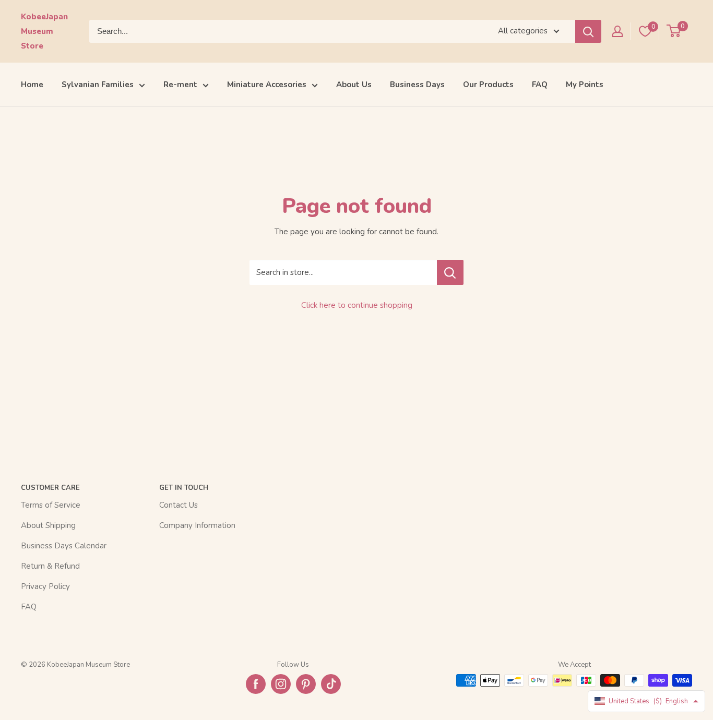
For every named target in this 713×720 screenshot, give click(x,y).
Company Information (197, 525)
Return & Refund (50, 566)
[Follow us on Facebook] (256, 684)
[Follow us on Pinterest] (306, 684)
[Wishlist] (645, 31)
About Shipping (48, 525)
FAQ (540, 84)
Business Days (417, 84)
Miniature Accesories (266, 84)
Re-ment (180, 84)
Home (32, 84)
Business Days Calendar (63, 546)
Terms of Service (50, 505)
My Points (584, 84)
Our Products (488, 84)
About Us (354, 84)
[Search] (588, 31)
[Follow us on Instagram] (281, 684)
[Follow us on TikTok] (331, 684)
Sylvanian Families (98, 84)
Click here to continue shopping (356, 305)
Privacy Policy (45, 586)
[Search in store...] (450, 272)
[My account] (617, 31)
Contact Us (178, 505)
